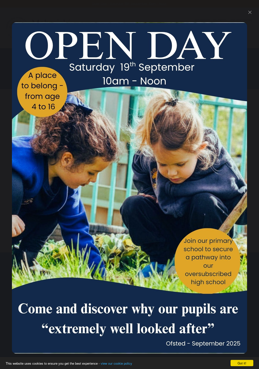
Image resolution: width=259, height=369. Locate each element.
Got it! (242, 363)
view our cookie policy (116, 363)
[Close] (250, 12)
